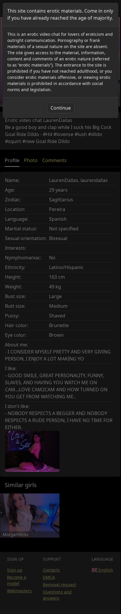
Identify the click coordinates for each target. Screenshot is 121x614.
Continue (61, 108)
